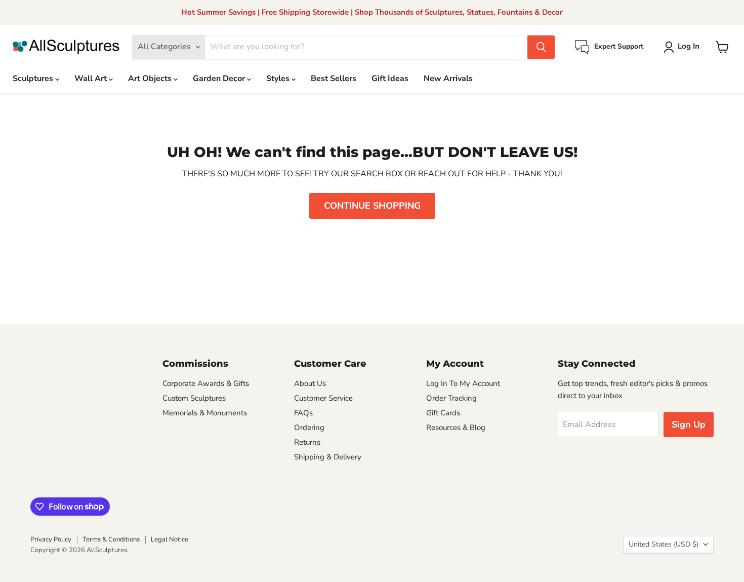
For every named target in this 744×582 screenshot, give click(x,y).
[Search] (541, 47)
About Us (310, 383)
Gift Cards (443, 413)
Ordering (309, 427)
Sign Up (689, 424)
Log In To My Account (463, 383)
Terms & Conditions (111, 539)
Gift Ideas (389, 78)
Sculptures (34, 78)
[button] (684, 47)
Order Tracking (451, 398)
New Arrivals (448, 78)
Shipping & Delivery (327, 457)
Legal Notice (169, 539)
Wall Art (91, 78)
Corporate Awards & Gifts (205, 383)
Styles (279, 78)
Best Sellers (333, 78)
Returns (307, 442)
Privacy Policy (50, 539)
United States (663, 544)
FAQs (303, 413)
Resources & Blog (455, 427)
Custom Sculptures (194, 398)
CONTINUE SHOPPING (372, 206)
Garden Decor (220, 78)
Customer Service (323, 398)
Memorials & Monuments (204, 413)
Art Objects (151, 78)
